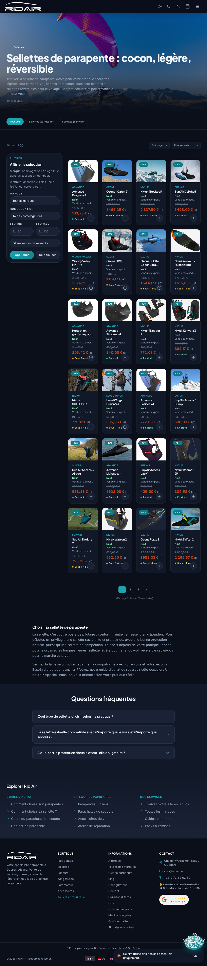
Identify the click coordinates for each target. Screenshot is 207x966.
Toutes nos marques (122, 866)
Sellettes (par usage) (41, 121)
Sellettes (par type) (73, 121)
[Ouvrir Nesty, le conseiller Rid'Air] (194, 943)
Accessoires (65, 891)
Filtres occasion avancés (30, 243)
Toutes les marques (160, 811)
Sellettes (63, 866)
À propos (114, 860)
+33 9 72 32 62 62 (177, 877)
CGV (111, 903)
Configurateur (117, 885)
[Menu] (197, 6)
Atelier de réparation (94, 826)
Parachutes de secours (95, 811)
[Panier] (187, 6)
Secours (62, 872)
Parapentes (65, 860)
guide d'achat (109, 669)
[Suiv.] (146, 589)
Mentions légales (119, 915)
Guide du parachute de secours (35, 819)
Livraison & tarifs (119, 897)
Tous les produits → (71, 897)
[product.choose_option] (91, 218)
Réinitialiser (47, 255)
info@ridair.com (174, 871)
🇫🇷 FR (90, 958)
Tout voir (15, 121)
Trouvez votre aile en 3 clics (167, 804)
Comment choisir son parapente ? (37, 804)
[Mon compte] (178, 6)
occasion (156, 669)
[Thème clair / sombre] (159, 6)
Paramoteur (65, 885)
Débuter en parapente (28, 826)
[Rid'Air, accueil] (23, 6)
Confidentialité (118, 921)
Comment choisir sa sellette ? (34, 811)
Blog (111, 878)
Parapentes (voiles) (93, 804)
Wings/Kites (65, 878)
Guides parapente (158, 819)
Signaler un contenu (121, 927)
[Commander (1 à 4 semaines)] (91, 287)
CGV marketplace (120, 909)
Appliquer (22, 255)
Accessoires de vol (93, 819)
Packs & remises (157, 826)
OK (195, 955)
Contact (113, 891)
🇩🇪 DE (101, 958)
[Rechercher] (169, 6)
